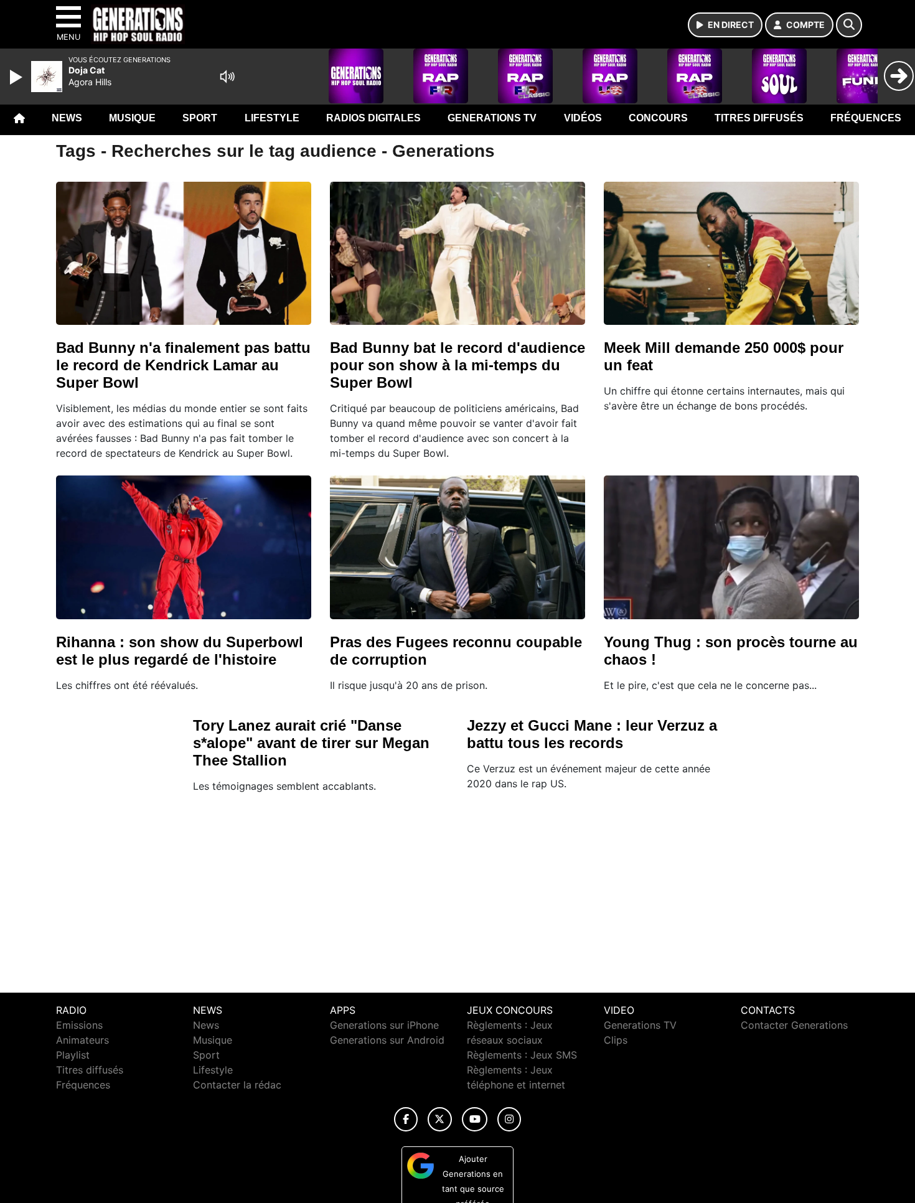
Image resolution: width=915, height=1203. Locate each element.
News (67, 118)
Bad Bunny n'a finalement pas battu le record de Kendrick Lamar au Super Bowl (183, 365)
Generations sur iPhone (384, 1025)
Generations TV (492, 118)
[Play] (17, 77)
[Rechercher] (849, 24)
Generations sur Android (387, 1040)
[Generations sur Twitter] (440, 1119)
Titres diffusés (759, 118)
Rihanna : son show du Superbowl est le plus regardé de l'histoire (179, 651)
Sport (199, 118)
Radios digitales (373, 118)
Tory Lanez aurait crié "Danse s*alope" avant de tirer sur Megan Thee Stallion (311, 743)
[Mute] (227, 76)
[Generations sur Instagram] (509, 1119)
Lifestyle (272, 118)
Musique (132, 118)
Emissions (79, 1025)
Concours (658, 118)
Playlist (73, 1055)
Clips (615, 1040)
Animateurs (82, 1040)
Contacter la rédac (237, 1085)
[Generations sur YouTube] (474, 1119)
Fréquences (865, 118)
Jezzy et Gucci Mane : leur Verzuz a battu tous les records (592, 734)
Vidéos (583, 118)
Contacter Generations (794, 1025)
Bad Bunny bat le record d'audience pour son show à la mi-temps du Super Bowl (457, 365)
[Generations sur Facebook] (406, 1119)
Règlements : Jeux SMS (522, 1055)
